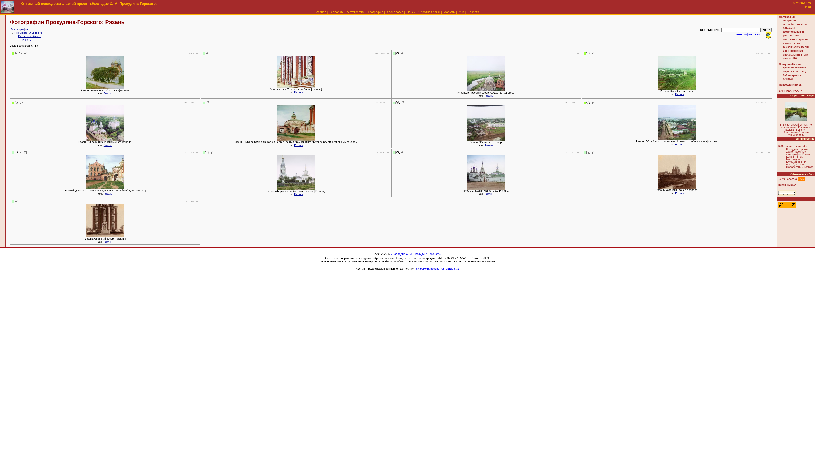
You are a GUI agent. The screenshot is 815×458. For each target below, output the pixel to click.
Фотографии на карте (749, 34)
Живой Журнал (787, 185)
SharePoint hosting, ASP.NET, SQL (437, 268)
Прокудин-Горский (790, 64)
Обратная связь (429, 12)
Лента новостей (787, 179)
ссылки (788, 79)
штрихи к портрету (794, 71)
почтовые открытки (795, 39)
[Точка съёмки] (25, 53)
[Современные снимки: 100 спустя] (16, 53)
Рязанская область (29, 36)
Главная (320, 12)
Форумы (449, 12)
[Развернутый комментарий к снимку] (25, 152)
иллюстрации (791, 43)
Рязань (26, 40)
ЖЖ (461, 12)
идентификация (793, 51)
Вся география (19, 29)
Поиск (411, 12)
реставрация (791, 35)
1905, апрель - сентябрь (793, 146)
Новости (473, 12)
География (375, 12)
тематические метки (796, 47)
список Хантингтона (795, 54)
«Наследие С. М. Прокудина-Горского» (416, 254)
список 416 (790, 58)
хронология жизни (794, 67)
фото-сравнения (793, 32)
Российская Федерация (28, 33)
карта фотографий (795, 24)
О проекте (337, 12)
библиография (792, 75)
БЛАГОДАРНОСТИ (790, 90)
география (789, 20)
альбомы (789, 28)
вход (807, 6)
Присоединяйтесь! (790, 85)
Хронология (395, 12)
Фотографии (356, 12)
